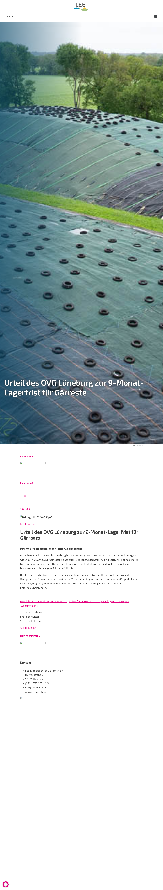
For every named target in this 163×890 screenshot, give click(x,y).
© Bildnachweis (29, 524)
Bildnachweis (138, 445)
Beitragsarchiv (30, 635)
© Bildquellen (28, 627)
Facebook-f (26, 483)
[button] (5, 884)
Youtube (25, 508)
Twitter (24, 496)
